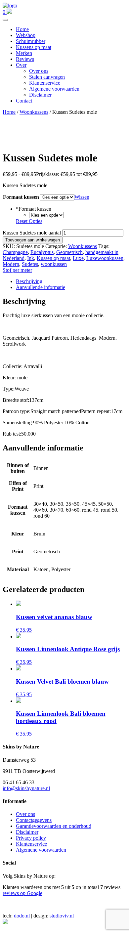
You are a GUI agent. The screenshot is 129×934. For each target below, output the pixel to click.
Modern (11, 264)
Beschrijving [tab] (29, 281)
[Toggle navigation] (5, 20)
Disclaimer (40, 95)
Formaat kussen (21, 197)
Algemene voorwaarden (54, 89)
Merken (24, 53)
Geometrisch (69, 252)
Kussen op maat (53, 258)
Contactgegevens (34, 820)
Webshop (25, 35)
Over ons (38, 71)
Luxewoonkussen (104, 258)
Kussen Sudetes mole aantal (32, 232)
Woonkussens (34, 112)
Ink (30, 258)
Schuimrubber (30, 41)
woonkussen (54, 264)
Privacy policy (31, 838)
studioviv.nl (62, 915)
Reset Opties (29, 221)
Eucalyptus (42, 252)
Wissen (81, 197)
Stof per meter (17, 270)
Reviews (25, 59)
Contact (24, 101)
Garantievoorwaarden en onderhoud (53, 826)
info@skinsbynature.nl (26, 788)
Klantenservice (44, 83)
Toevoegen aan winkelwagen (32, 239)
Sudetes (30, 264)
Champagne (15, 252)
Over (21, 65)
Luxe (78, 258)
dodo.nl (22, 915)
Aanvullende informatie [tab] (40, 287)
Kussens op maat (33, 47)
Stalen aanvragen (47, 77)
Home (22, 29)
